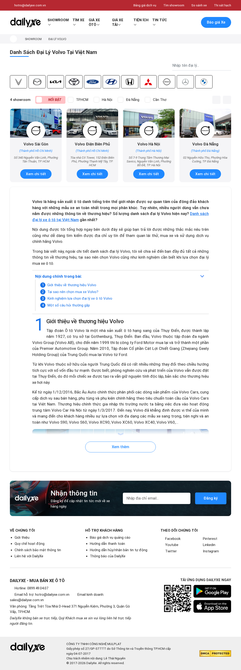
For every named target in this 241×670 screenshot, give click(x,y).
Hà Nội (107, 100)
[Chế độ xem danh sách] (216, 100)
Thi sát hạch (222, 5)
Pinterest (210, 539)
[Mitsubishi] (148, 81)
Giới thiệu (22, 537)
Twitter (171, 551)
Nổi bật (54, 100)
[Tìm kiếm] (174, 22)
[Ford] (92, 81)
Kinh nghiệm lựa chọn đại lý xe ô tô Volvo (79, 298)
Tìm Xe (78, 20)
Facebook (173, 539)
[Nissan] (166, 81)
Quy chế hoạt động (29, 544)
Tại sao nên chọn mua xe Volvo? (72, 292)
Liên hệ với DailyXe (29, 556)
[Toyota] (74, 81)
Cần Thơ (159, 100)
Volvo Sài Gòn (36, 144)
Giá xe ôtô (94, 22)
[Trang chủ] (13, 38)
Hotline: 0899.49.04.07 (31, 588)
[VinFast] (18, 81)
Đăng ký (211, 498)
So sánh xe (199, 5)
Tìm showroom (173, 5)
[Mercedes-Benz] (185, 81)
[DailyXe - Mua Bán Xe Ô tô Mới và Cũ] (25, 22)
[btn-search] (227, 65)
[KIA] (55, 81)
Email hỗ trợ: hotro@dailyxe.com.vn (42, 594)
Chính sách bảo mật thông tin (38, 550)
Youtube (171, 545)
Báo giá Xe (216, 22)
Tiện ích (141, 20)
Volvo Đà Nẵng (205, 144)
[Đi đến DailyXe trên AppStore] (212, 606)
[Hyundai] (111, 81)
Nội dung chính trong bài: (58, 276)
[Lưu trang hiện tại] (184, 22)
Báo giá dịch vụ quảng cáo (110, 537)
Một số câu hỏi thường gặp (68, 305)
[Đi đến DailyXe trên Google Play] (212, 591)
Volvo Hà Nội (148, 144)
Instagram (211, 551)
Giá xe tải (117, 22)
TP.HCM (82, 100)
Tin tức (159, 20)
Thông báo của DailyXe (107, 556)
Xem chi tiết (36, 174)
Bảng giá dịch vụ (144, 5)
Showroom (58, 20)
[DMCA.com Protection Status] (215, 653)
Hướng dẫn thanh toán (107, 544)
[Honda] (129, 81)
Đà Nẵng (132, 100)
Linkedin (209, 545)
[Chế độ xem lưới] (227, 100)
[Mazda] (37, 81)
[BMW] (204, 81)
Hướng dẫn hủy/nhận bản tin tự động (118, 550)
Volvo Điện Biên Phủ (92, 144)
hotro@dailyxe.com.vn (30, 5)
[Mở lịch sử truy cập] (194, 22)
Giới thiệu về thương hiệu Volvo (71, 285)
